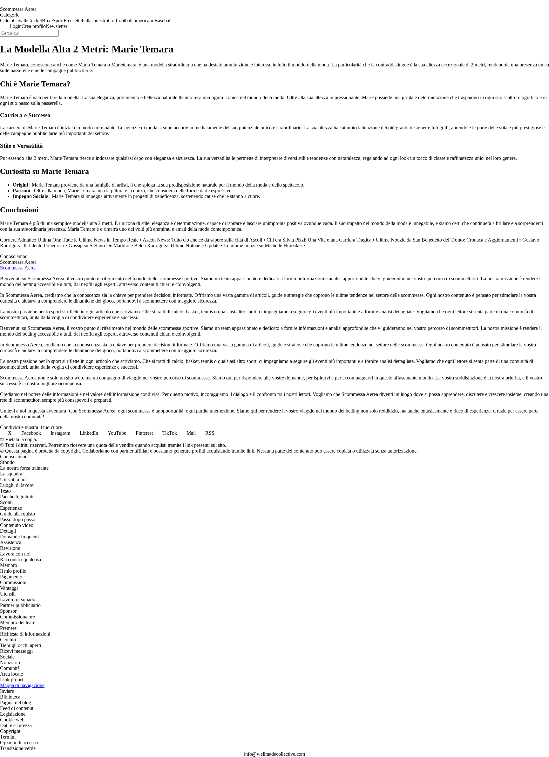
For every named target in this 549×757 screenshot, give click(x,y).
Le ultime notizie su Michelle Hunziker (263, 245)
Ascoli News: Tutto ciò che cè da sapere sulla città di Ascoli (202, 239)
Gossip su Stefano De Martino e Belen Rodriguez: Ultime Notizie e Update (144, 245)
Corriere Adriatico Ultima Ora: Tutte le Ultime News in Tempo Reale (69, 239)
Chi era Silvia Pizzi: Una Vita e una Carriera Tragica (319, 239)
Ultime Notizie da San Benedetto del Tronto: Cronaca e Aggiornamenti (447, 239)
